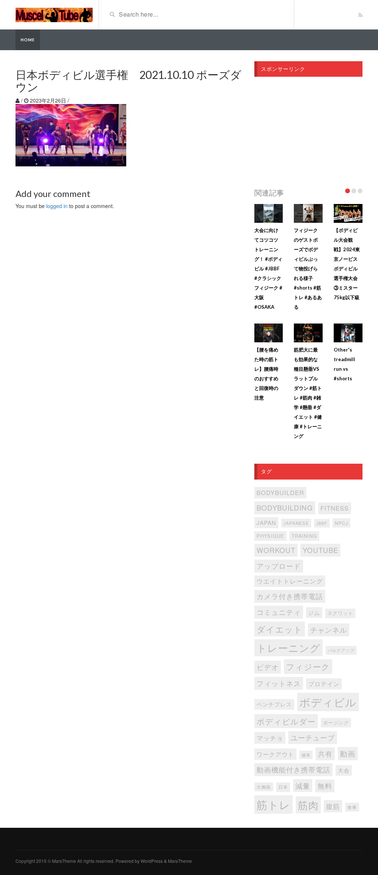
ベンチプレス (274, 704)
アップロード (279, 566)
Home (28, 39)
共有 (325, 753)
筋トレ (274, 804)
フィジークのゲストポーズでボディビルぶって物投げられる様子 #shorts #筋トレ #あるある (308, 268)
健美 (306, 755)
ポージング (336, 722)
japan (266, 522)
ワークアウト (275, 754)
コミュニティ (279, 612)
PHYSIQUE (270, 535)
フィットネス (279, 683)
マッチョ (270, 737)
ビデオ (268, 667)
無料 (324, 786)
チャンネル (328, 629)
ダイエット (280, 629)
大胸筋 (264, 787)
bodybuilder (280, 492)
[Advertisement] (308, 130)
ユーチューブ (313, 737)
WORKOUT (276, 550)
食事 (352, 807)
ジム (314, 612)
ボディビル (328, 701)
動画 (347, 753)
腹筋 (333, 806)
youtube (320, 550)
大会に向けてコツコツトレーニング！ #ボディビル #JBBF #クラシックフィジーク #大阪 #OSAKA (268, 268)
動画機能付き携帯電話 (293, 769)
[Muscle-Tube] (54, 14)
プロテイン (324, 683)
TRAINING (304, 535)
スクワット (340, 613)
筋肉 (308, 805)
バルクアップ (341, 650)
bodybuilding (285, 507)
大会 (344, 770)
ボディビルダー (286, 721)
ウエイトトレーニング (290, 581)
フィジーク (308, 666)
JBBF (321, 523)
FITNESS (334, 508)
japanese (296, 523)
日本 (283, 787)
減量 (302, 786)
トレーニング (288, 647)
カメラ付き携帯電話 (290, 596)
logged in (57, 206)
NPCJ (341, 523)
